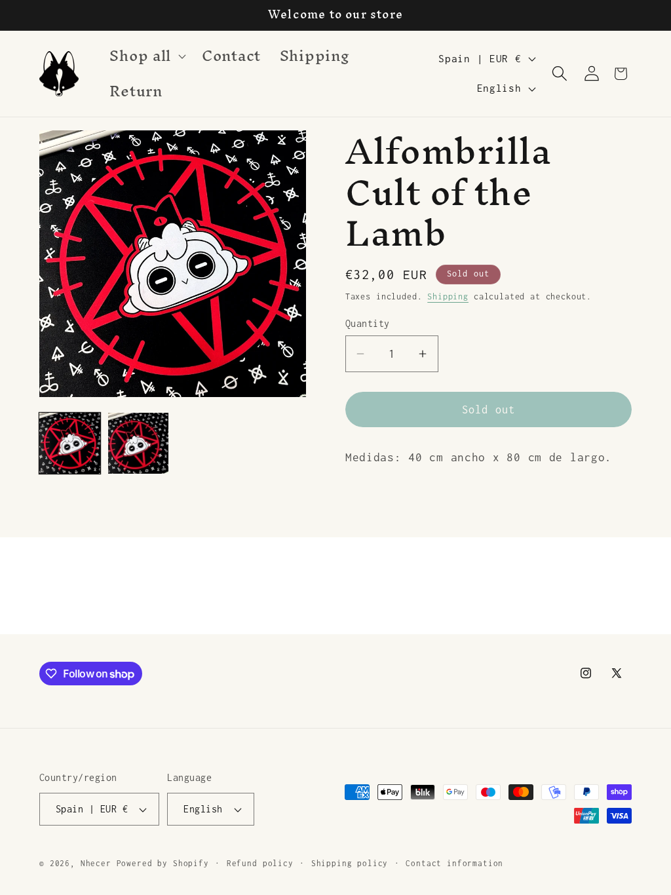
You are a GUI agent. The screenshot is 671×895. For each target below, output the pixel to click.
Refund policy (260, 863)
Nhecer (96, 863)
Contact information (454, 863)
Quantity (367, 323)
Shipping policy (350, 863)
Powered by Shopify (163, 863)
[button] (146, 56)
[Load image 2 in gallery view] (138, 443)
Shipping (448, 296)
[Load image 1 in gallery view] (69, 443)
